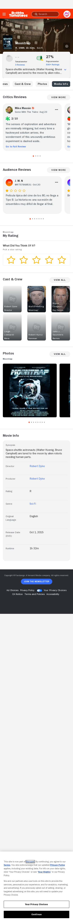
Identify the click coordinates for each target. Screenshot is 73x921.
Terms (7, 865)
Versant (30, 861)
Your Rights (44, 872)
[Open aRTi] (67, 14)
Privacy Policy (57, 865)
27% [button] (50, 57)
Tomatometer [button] (21, 62)
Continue (36, 914)
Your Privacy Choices (55, 590)
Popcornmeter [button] (52, 61)
